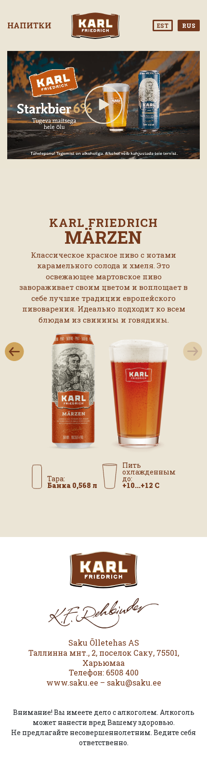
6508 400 (122, 672)
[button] (14, 351)
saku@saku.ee (134, 682)
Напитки (29, 25)
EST (162, 25)
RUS (188, 25)
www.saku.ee (72, 682)
